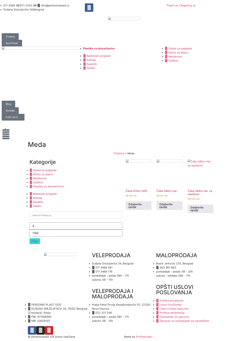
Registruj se (188, 5)
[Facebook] (89, 7)
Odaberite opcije (135, 206)
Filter (35, 241)
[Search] (118, 215)
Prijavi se (172, 5)
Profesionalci (144, 336)
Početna (119, 153)
